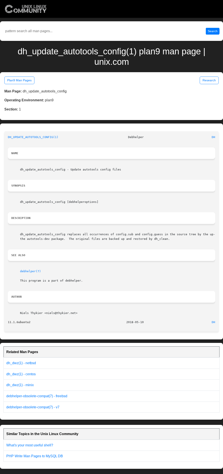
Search (213, 31)
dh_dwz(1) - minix (20, 385)
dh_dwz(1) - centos (21, 374)
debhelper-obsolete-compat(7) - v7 (32, 407)
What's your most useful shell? (29, 445)
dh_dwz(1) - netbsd (21, 363)
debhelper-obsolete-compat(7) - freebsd (36, 396)
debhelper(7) (30, 271)
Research (209, 80)
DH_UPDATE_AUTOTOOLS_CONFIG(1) (33, 137)
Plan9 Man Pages (19, 80)
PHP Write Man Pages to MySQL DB (34, 456)
